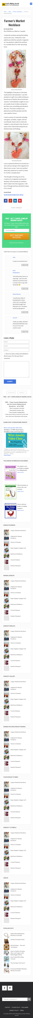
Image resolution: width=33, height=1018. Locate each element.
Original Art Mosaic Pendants (16, 537)
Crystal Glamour (15, 560)
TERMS (22, 1010)
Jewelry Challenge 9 (16, 207)
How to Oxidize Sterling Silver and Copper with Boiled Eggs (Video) (17, 953)
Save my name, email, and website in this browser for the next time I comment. (16, 356)
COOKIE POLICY (16, 1007)
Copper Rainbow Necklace (18, 530)
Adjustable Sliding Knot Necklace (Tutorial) (17, 934)
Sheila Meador (17, 294)
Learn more (20, 472)
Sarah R (15, 317)
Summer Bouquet (15, 565)
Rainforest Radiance (16, 554)
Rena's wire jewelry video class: (13, 427)
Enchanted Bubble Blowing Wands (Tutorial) (18, 969)
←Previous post (11, 392)
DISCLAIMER (24, 1007)
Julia (14, 257)
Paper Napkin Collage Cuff (18, 548)
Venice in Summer (15, 542)
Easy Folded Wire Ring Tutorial (17, 958)
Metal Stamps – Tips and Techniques (17, 946)
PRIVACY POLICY (14, 1010)
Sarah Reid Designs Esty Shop (13, 195)
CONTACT (7, 1007)
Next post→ (22, 392)
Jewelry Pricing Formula (17, 939)
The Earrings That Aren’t (17, 963)
